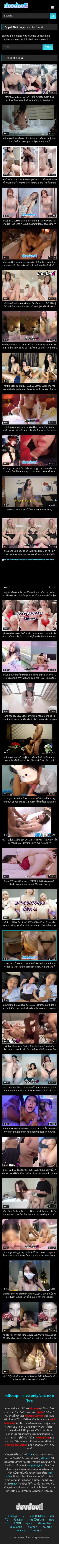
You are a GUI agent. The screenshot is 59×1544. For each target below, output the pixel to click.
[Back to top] (49, 1535)
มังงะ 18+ (36, 1530)
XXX (29, 1454)
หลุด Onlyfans (36, 1465)
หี (23, 1516)
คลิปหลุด (45, 1458)
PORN (17, 1523)
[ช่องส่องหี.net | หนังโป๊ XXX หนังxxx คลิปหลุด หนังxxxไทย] (24, 6)
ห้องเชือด (18, 1519)
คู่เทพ (29, 1523)
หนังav (13, 1483)
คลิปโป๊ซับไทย (36, 1519)
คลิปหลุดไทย (44, 1523)
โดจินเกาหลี (16, 1527)
